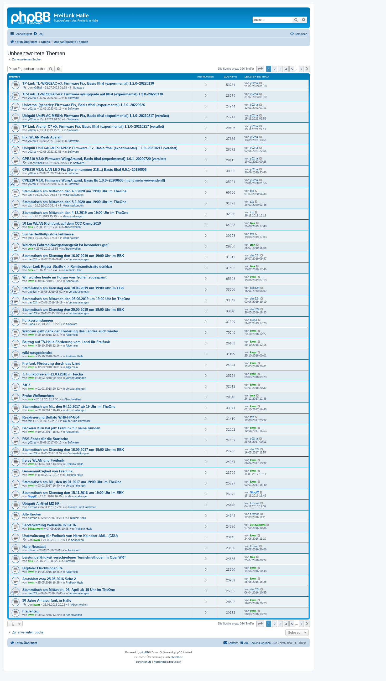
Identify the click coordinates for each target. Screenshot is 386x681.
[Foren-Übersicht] (31, 17)
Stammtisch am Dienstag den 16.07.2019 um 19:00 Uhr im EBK (73, 256)
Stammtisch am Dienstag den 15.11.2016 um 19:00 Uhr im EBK (73, 493)
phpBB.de (177, 657)
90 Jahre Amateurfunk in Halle (46, 600)
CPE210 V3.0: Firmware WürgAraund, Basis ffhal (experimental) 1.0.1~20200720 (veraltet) (94, 159)
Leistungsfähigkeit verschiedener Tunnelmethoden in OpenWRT (74, 557)
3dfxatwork (35, 528)
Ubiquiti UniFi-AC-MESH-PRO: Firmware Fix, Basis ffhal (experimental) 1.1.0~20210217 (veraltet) (99, 148)
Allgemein (72, 334)
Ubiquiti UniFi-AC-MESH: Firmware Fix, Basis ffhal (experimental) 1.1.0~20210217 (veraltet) (95, 116)
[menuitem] (38, 34)
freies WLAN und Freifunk (43, 460)
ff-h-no (32, 550)
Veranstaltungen (73, 194)
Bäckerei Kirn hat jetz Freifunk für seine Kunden (61, 428)
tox (30, 194)
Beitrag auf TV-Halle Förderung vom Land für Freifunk (66, 342)
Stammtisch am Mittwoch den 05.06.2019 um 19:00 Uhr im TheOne (76, 299)
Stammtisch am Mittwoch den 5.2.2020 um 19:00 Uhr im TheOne (74, 202)
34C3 (26, 385)
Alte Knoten (31, 514)
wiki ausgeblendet (37, 353)
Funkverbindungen (37, 320)
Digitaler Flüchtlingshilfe (42, 568)
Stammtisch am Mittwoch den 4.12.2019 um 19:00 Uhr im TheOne (75, 213)
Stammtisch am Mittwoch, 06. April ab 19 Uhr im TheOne (68, 590)
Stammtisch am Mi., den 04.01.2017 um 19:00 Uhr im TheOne (71, 482)
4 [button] (286, 68)
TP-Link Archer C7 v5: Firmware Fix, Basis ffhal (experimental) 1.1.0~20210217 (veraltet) (93, 126)
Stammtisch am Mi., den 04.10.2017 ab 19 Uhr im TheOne (68, 407)
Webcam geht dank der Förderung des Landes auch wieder (70, 331)
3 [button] (280, 68)
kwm (31, 280)
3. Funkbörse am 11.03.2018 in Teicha (52, 374)
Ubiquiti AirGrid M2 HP (41, 503)
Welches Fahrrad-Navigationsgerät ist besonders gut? (65, 245)
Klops (31, 324)
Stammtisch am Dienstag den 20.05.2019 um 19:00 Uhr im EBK (73, 310)
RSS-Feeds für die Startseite (45, 439)
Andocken (72, 280)
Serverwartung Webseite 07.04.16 (49, 525)
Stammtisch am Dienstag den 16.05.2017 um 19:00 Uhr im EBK (73, 450)
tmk (30, 227)
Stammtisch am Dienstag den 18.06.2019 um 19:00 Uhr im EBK (73, 288)
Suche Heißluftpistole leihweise (48, 234)
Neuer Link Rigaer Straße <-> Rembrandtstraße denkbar (67, 267)
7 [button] (301, 68)
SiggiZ (32, 496)
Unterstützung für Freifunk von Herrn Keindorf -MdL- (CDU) (70, 536)
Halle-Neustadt (34, 547)
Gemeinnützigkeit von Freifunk (47, 471)
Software (78, 87)
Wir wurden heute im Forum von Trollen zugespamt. (64, 277)
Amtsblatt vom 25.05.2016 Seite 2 (49, 579)
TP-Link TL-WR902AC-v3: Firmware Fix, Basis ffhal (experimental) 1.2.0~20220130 (88, 83)
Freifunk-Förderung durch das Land (51, 363)
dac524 (32, 259)
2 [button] (274, 68)
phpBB (144, 652)
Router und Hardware (77, 420)
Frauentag (30, 611)
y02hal (37, 87)
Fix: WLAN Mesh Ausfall (41, 137)
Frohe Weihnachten (38, 396)
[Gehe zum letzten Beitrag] (261, 83)
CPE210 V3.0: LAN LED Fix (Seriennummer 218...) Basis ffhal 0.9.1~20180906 (84, 170)
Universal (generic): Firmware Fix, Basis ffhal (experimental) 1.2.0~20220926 (83, 105)
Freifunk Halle (73, 270)
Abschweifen (72, 227)
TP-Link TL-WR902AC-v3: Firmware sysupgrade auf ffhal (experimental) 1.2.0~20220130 (92, 94)
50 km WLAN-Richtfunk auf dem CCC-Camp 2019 (61, 223)
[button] (260, 69)
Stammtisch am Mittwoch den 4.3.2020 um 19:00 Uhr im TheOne (74, 191)
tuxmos (32, 507)
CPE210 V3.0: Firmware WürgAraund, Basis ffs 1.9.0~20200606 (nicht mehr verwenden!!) (93, 180)
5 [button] (292, 68)
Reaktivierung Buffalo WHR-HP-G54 (50, 417)
